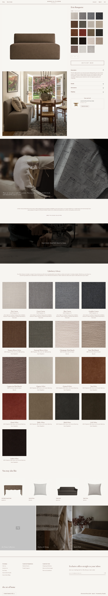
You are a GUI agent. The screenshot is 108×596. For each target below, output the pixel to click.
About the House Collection (54, 215)
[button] (4, 2)
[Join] (104, 573)
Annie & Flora (85, 593)
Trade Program (26, 568)
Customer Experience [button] (28, 563)
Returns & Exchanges (48, 568)
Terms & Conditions (47, 570)
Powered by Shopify (101, 593)
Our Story (4, 570)
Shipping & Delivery (47, 566)
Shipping (73, 91)
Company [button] (4, 563)
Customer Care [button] (46, 563)
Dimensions (74, 87)
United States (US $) (8, 593)
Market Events (26, 566)
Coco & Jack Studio (6, 572)
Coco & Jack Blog (6, 575)
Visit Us (4, 566)
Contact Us (5, 568)
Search (93, 593)
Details (72, 83)
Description (73, 70)
